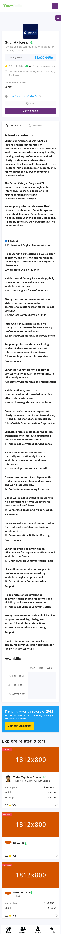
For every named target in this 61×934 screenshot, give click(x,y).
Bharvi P (18, 843)
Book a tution (30, 111)
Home (8, 932)
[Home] (9, 928)
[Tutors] (38, 928)
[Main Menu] (55, 6)
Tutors (38, 932)
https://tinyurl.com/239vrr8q (23, 96)
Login (52, 932)
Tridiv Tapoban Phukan (27, 777)
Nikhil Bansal (21, 892)
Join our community (19, 726)
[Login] (52, 928)
